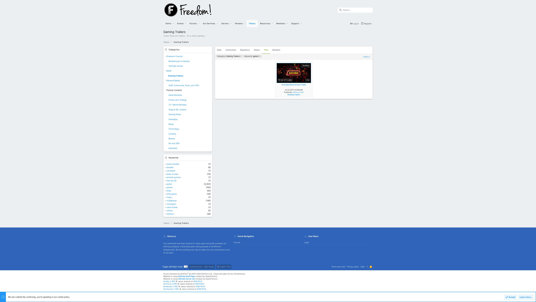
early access (172, 174)
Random (276, 50)
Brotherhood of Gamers (179, 61)
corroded (171, 170)
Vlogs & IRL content (177, 109)
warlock (170, 214)
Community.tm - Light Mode (202, 267)
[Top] (367, 267)
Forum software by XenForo (188, 274)
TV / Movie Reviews (177, 104)
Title (266, 50)
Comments (231, 50)
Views (257, 50)
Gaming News (174, 114)
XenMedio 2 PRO (170, 286)
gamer (169, 187)
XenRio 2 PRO (169, 281)
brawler (170, 167)
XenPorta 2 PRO (170, 284)
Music (171, 124)
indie (169, 190)
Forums (237, 242)
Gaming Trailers (175, 76)
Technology (173, 129)
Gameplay (173, 119)
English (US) (224, 267)
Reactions (245, 50)
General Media (173, 80)
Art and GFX (174, 143)
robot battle (172, 207)
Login (306, 242)
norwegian (171, 204)
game (169, 184)
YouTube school (175, 66)
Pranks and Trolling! (177, 100)
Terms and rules (338, 267)
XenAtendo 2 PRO (171, 289)
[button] (173, 23)
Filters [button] (366, 57)
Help (363, 267)
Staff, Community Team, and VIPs (183, 85)
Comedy (172, 134)
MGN (169, 71)
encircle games (173, 177)
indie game (172, 194)
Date (219, 50)
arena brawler (173, 164)
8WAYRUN (197, 281)
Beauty (171, 138)
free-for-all (171, 180)
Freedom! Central (175, 56)
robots (169, 210)
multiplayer (172, 200)
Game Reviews (175, 95)
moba (169, 197)
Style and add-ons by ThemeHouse (229, 274)
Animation (172, 148)
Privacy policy (353, 267)
